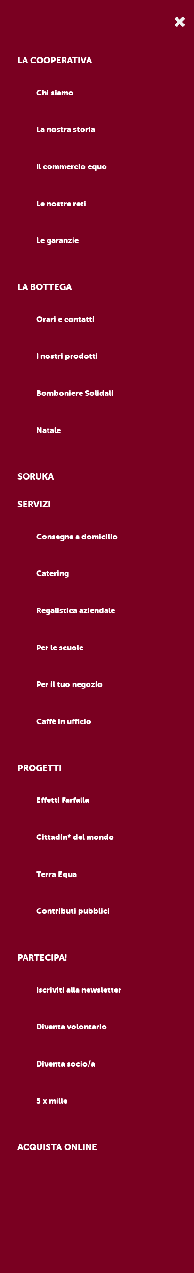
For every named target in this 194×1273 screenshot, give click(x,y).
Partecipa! (42, 958)
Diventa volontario (71, 1026)
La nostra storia (65, 129)
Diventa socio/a (65, 1064)
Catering (52, 573)
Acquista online (57, 1147)
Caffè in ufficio (63, 721)
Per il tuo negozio (69, 684)
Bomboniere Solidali (74, 393)
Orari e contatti (65, 319)
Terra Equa (56, 874)
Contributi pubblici (73, 911)
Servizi (34, 504)
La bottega (44, 287)
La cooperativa (54, 60)
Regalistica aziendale (75, 610)
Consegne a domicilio (77, 536)
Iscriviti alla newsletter (78, 990)
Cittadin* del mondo (75, 837)
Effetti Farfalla (62, 800)
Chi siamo (54, 92)
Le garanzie (57, 240)
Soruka (35, 477)
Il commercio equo (71, 166)
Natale (48, 430)
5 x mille (51, 1101)
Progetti (39, 768)
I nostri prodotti (67, 356)
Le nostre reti (61, 203)
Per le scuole (59, 647)
